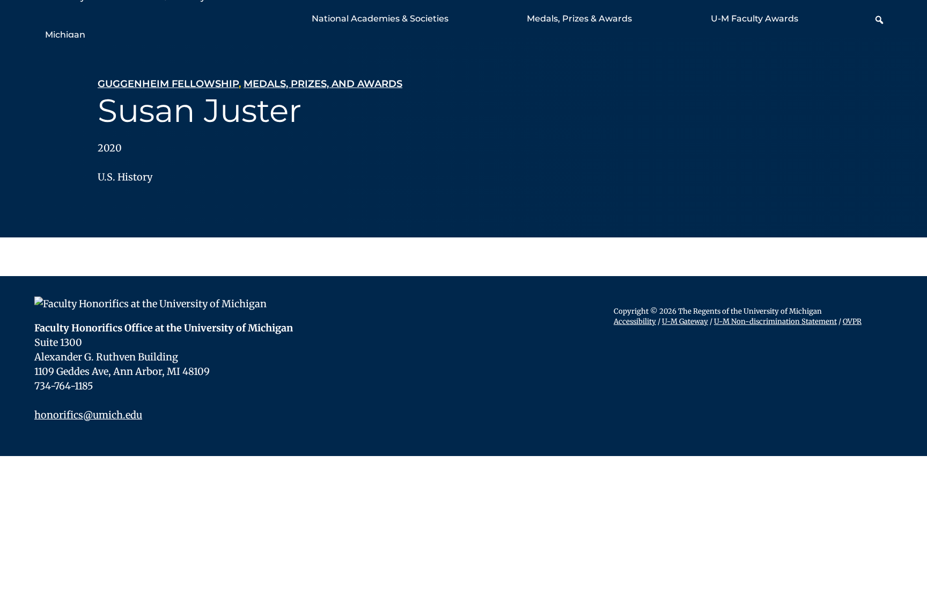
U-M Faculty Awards (754, 18)
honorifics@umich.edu (88, 415)
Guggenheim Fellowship (168, 84)
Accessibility (635, 321)
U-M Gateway (685, 321)
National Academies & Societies (380, 18)
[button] (879, 20)
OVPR (852, 321)
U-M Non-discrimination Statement (775, 321)
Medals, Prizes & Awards (579, 18)
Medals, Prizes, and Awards (323, 84)
